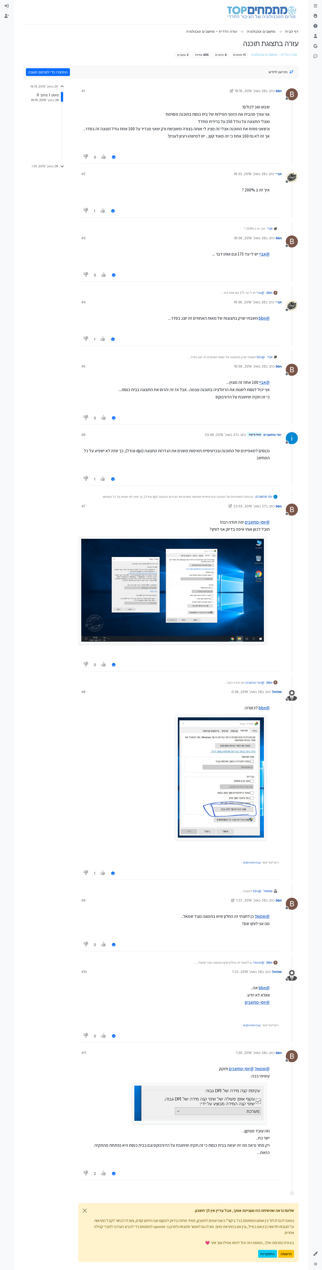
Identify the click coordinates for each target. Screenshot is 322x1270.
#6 (84, 435)
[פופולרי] (315, 16)
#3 (84, 238)
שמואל (277, 692)
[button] (315, 1254)
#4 (84, 302)
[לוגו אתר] (261, 12)
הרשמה (286, 1254)
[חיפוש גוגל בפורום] (315, 46)
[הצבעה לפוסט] (103, 157)
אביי (278, 174)
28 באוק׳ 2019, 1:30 (251, 1053)
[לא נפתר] (315, 26)
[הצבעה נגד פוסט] (86, 157)
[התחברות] (6, 6)
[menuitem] (6, 6)
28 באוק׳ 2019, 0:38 (246, 692)
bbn (279, 91)
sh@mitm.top (252, 862)
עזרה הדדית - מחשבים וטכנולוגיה (274, 55)
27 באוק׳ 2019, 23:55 (249, 506)
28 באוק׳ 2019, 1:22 (251, 900)
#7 (83, 506)
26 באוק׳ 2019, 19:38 (250, 366)
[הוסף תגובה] (113, 157)
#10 (84, 972)
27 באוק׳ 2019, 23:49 (221, 435)
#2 (84, 174)
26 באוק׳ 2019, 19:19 (250, 91)
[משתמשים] (315, 36)
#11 (84, 1053)
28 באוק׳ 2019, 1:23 (247, 972)
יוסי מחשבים (272, 435)
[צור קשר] (315, 56)
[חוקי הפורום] (315, 6)
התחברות (267, 1254)
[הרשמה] (6, 16)
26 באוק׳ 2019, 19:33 (249, 174)
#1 (83, 91)
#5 (84, 366)
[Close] (85, 1211)
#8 (84, 692)
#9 (84, 900)
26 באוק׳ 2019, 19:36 (250, 238)
